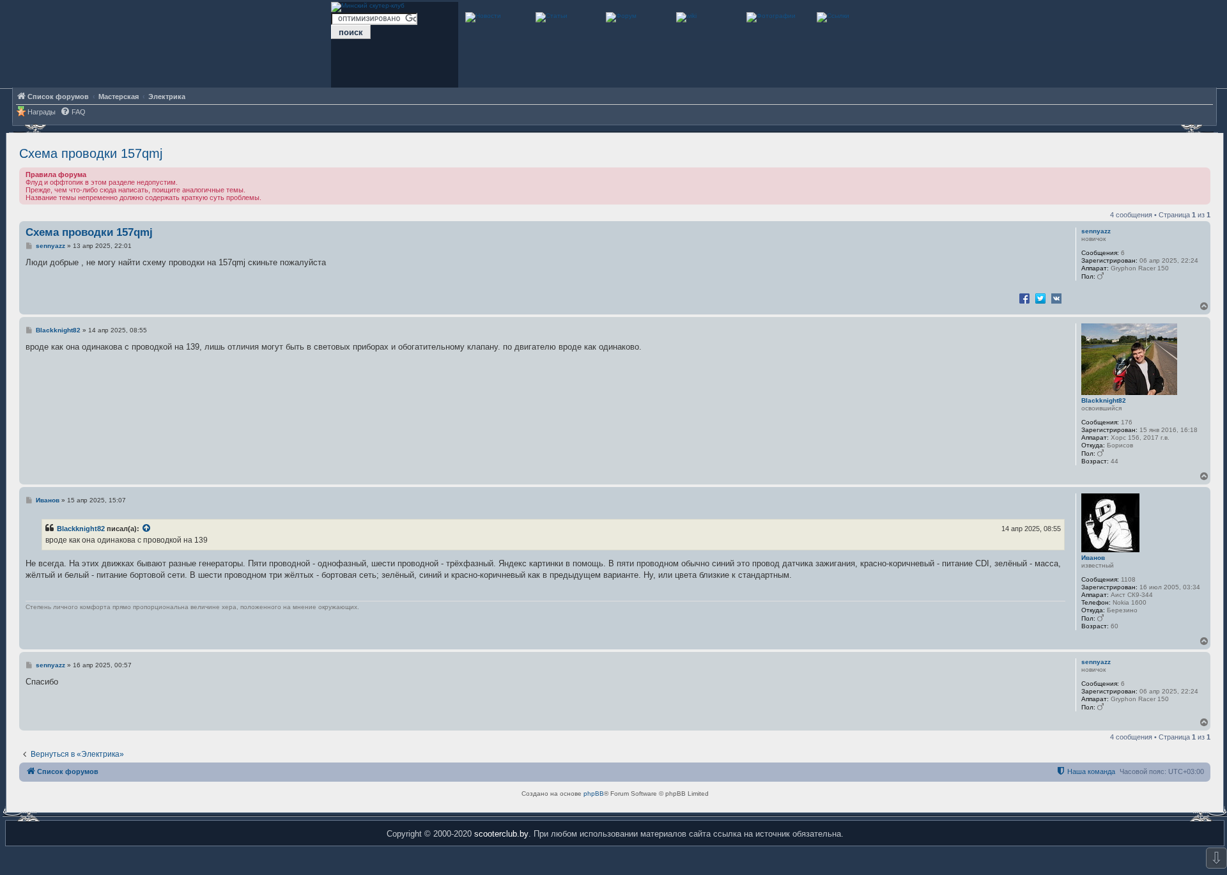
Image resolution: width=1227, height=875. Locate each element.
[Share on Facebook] (1024, 298)
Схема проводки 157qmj (90, 153)
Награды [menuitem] (41, 112)
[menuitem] (73, 112)
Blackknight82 (1103, 400)
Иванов (1093, 557)
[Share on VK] (1056, 298)
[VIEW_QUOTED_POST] (147, 528)
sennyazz (1096, 231)
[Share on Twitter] (1040, 298)
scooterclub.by (501, 834)
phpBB (593, 793)
